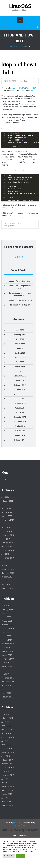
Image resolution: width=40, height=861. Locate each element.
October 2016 (20, 426)
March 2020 (20, 367)
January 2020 (20, 371)
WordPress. (17, 822)
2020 (16, 46)
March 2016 (20, 435)
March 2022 (20, 344)
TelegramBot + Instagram (20, 305)
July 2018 (20, 399)
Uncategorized (8, 226)
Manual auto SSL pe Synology (20, 300)
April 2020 (20, 362)
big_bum (24, 81)
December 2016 (20, 417)
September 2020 (20, 357)
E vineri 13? (31, 88)
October (23, 46)
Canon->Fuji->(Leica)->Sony (20, 281)
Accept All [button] (21, 856)
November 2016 (20, 422)
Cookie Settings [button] (9, 856)
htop (31, 91)
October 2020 (20, 353)
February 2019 (20, 385)
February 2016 (20, 440)
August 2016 (20, 431)
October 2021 (20, 348)
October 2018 (20, 390)
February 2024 (20, 335)
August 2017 (20, 408)
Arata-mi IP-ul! (17, 88)
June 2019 (20, 380)
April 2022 (20, 339)
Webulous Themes (20, 825)
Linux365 (20, 6)
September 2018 (20, 394)
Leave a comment (14, 223)
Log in (3, 480)
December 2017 (20, 403)
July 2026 (20, 330)
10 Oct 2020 (11, 81)
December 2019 (20, 376)
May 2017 (20, 412)
